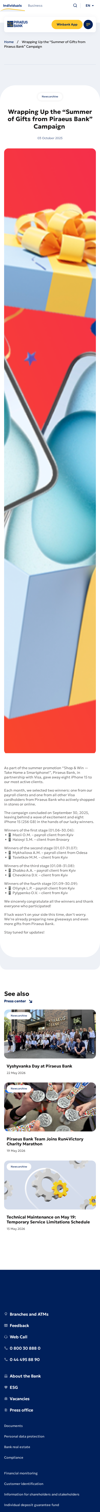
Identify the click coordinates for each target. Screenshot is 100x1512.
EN (88, 5)
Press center (15, 1001)
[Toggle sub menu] (88, 24)
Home (9, 42)
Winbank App (67, 24)
